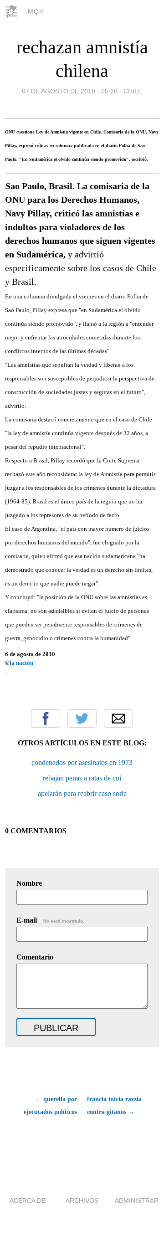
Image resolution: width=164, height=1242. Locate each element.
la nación (21, 662)
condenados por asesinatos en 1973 (82, 762)
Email (118, 718)
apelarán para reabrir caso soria (82, 793)
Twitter (82, 718)
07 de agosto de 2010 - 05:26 (70, 91)
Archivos (82, 1200)
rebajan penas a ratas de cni (82, 778)
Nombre (29, 883)
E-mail (50, 920)
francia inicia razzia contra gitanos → (114, 1105)
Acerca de (28, 1200)
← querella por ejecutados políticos (50, 1105)
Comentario (34, 957)
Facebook (45, 718)
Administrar (137, 1200)
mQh (36, 11)
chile (132, 91)
